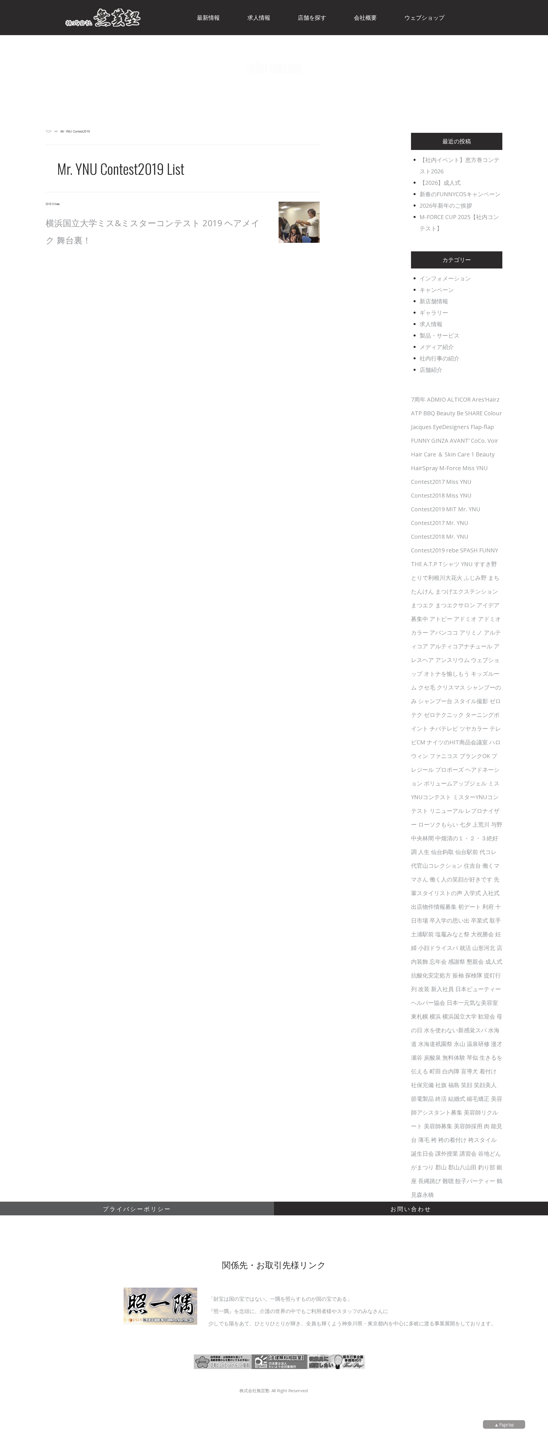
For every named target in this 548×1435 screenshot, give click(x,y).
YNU (467, 564)
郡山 (441, 1167)
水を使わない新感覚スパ (455, 1030)
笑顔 (466, 1085)
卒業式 (479, 920)
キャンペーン (437, 290)
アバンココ (444, 632)
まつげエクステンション (466, 591)
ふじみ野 (475, 578)
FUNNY (420, 440)
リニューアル (447, 811)
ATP (416, 413)
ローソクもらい (438, 824)
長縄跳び (429, 1181)
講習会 (468, 1153)
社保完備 (422, 1085)
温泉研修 (478, 1044)
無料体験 (453, 1057)
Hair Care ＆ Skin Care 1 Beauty (453, 454)
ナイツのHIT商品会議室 (457, 742)
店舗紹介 (431, 370)
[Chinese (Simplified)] (489, 15)
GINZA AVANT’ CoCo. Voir (464, 440)
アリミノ (471, 632)
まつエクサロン (455, 605)
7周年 (418, 399)
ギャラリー (434, 312)
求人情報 (431, 324)
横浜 (435, 1016)
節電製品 (422, 1099)
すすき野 (485, 564)
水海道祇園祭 (435, 1044)
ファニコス (444, 756)
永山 (459, 1044)
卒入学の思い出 (450, 920)
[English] (504, 15)
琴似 (472, 1057)
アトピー (441, 619)
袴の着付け (452, 1140)
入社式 (490, 893)
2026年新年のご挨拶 (446, 205)
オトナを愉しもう (447, 674)
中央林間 (422, 838)
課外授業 (446, 1153)
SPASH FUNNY (479, 550)
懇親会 (475, 961)
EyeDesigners (451, 427)
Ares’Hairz (485, 399)
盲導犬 (469, 1071)
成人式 (493, 961)
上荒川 (480, 824)
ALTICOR (459, 399)
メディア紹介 (437, 347)
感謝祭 (456, 961)
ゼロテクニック (444, 715)
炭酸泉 (432, 1057)
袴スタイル (482, 1140)
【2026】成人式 (440, 183)
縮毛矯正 (478, 1099)
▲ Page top (504, 1424)
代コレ (488, 852)
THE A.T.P (424, 564)
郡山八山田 (462, 1167)
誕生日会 (422, 1153)
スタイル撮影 (471, 701)
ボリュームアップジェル (455, 783)
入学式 (472, 893)
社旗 (441, 1085)
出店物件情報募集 (434, 907)
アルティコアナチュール (461, 646)
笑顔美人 (485, 1085)
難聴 (448, 1181)
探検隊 (473, 975)
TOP (48, 131)
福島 (454, 1085)
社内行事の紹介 (440, 358)
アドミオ (465, 619)
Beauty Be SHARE (459, 413)
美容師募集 (438, 1126)
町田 (435, 1071)
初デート (469, 907)
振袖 (458, 975)
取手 (495, 920)
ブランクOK (475, 756)
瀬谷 (416, 1057)
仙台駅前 (466, 852)
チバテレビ (444, 728)
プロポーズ (449, 769)
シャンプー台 (435, 701)
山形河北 (483, 948)
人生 (424, 852)
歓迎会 (486, 1016)
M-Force (450, 468)
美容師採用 (468, 1126)
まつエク (422, 605)
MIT (451, 509)
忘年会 (438, 961)
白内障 (451, 1071)
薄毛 (424, 1140)
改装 (424, 989)
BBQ (429, 413)
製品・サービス (440, 335)
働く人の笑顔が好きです (461, 879)
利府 (488, 907)
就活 (465, 948)
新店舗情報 (434, 301)
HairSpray (424, 468)
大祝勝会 (482, 934)
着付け (488, 1071)
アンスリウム (452, 660)
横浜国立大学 (459, 1016)
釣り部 (486, 1167)
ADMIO (436, 399)
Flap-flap (482, 427)
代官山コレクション (436, 865)
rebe (452, 550)
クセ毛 (426, 687)
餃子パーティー (475, 1181)
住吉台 (472, 865)
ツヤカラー (474, 728)
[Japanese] (519, 15)
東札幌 (419, 1016)
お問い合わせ (411, 1208)
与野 (496, 824)
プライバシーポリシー (137, 1208)
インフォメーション (445, 278)
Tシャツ (449, 564)
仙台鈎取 (442, 852)
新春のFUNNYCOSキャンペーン (460, 194)
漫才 (496, 1044)
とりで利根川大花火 (436, 578)
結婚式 (456, 1099)
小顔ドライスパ (438, 948)
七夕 (465, 824)
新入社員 (442, 989)
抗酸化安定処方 (431, 975)
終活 (441, 1099)
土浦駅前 (422, 934)
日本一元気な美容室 (472, 1003)
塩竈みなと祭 (452, 934)
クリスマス (451, 687)
